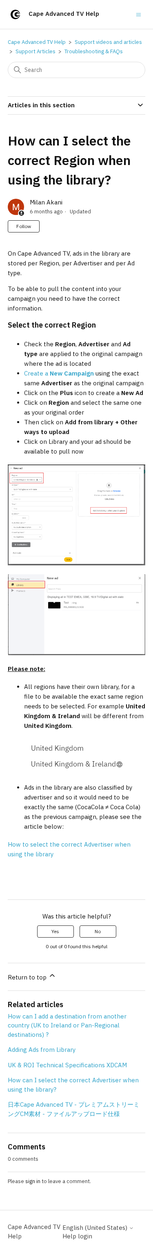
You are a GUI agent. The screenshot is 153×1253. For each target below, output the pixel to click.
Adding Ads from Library (41, 1049)
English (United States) (95, 1227)
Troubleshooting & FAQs (93, 51)
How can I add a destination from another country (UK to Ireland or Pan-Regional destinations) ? (67, 1025)
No (98, 931)
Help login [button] (77, 1236)
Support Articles (35, 51)
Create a (59, 373)
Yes (55, 931)
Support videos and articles (108, 42)
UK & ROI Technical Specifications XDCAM (67, 1065)
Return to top (28, 977)
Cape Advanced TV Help (37, 42)
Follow (23, 226)
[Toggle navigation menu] (138, 14)
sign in (32, 1181)
